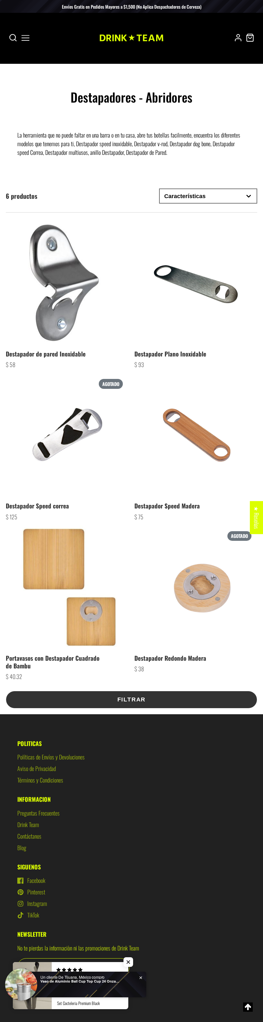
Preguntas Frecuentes (38, 813)
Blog (21, 847)
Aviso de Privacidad (36, 768)
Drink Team (28, 824)
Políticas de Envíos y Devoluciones (51, 757)
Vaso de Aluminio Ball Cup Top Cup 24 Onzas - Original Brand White (80, 981)
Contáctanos (29, 836)
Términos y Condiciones (40, 780)
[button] (128, 962)
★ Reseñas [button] (256, 517)
